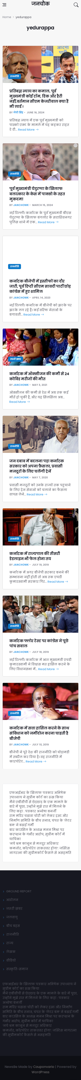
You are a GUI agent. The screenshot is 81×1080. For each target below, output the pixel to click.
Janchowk (21, 205)
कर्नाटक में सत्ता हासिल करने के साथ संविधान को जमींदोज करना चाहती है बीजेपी (39, 733)
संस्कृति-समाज (17, 969)
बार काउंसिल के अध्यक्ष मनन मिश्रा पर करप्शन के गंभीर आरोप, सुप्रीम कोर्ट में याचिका (37, 834)
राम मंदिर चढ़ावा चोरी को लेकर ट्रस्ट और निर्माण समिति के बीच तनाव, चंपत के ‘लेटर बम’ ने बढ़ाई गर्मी (40, 820)
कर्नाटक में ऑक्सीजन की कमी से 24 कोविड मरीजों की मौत (39, 376)
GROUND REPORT (19, 891)
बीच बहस (13, 926)
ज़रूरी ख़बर (15, 359)
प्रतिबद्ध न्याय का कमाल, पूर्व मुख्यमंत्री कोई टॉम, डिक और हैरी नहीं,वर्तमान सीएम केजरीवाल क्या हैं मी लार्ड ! (39, 98)
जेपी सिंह (18, 112)
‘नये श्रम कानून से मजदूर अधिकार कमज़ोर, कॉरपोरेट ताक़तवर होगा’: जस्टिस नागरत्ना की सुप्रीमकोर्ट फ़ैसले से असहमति (40, 848)
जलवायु (12, 917)
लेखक (11, 952)
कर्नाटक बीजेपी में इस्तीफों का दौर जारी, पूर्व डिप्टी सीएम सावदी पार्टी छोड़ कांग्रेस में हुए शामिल (40, 286)
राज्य (9, 943)
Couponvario (43, 1066)
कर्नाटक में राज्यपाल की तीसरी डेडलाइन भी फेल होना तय (34, 556)
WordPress (40, 1072)
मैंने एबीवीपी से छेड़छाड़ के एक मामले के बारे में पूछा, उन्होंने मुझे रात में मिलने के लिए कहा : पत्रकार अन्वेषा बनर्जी (38, 806)
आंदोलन (12, 900)
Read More (27, 129)
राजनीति (14, 76)
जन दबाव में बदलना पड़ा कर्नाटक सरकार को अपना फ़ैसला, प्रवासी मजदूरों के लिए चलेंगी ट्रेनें (36, 466)
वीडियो (11, 960)
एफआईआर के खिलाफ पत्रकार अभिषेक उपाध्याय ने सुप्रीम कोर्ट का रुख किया (37, 795)
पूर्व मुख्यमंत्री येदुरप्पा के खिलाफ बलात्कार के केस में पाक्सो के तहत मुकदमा (37, 193)
